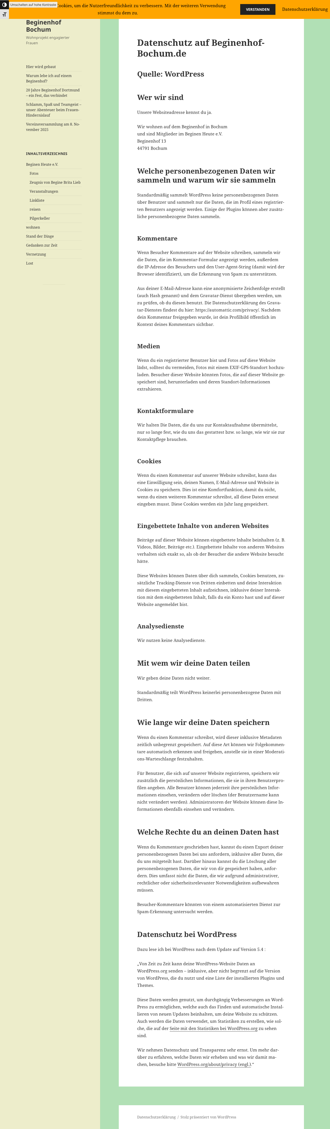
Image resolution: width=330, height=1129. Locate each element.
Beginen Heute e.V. (42, 164)
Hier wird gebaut (41, 66)
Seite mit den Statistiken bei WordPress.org (213, 1028)
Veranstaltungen (44, 191)
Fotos (34, 173)
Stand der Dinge (40, 236)
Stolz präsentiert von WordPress (208, 1117)
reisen (35, 209)
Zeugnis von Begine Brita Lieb (55, 182)
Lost (29, 263)
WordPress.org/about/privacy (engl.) (214, 1064)
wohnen (33, 227)
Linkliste (37, 200)
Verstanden (258, 9)
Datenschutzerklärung (156, 1117)
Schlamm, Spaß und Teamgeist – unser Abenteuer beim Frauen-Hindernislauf (53, 110)
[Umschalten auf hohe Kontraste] (4, 4)
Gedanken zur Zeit (41, 245)
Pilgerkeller (40, 218)
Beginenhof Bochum (43, 25)
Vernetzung (36, 254)
